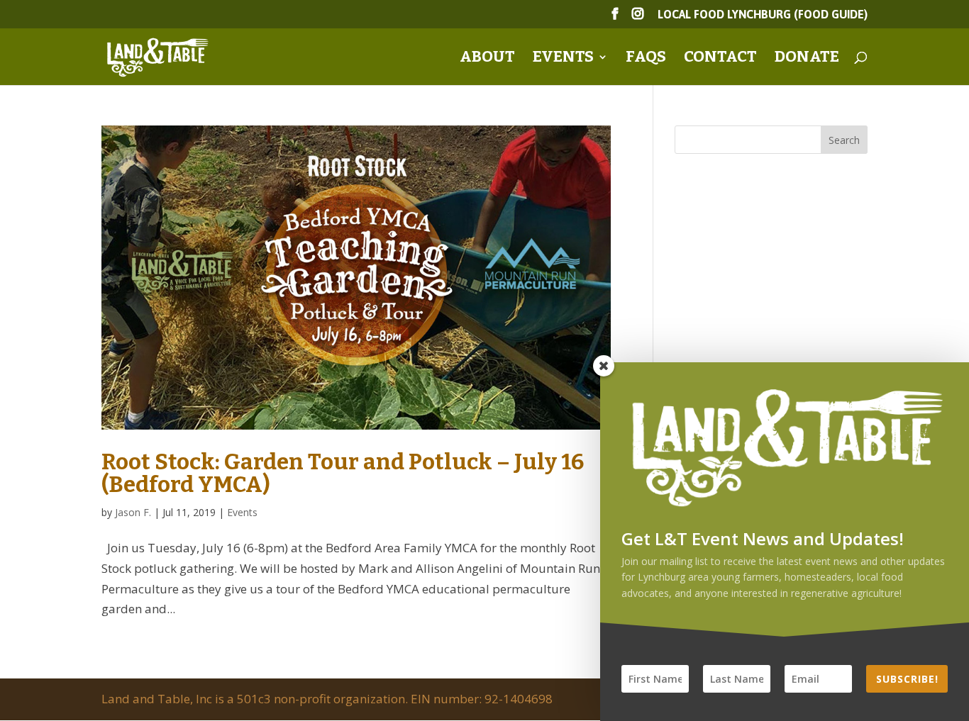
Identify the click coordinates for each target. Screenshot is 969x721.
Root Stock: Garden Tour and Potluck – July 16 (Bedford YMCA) (342, 473)
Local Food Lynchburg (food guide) (763, 15)
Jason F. (133, 512)
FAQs (646, 59)
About (487, 59)
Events (563, 59)
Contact (720, 59)
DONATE (807, 59)
